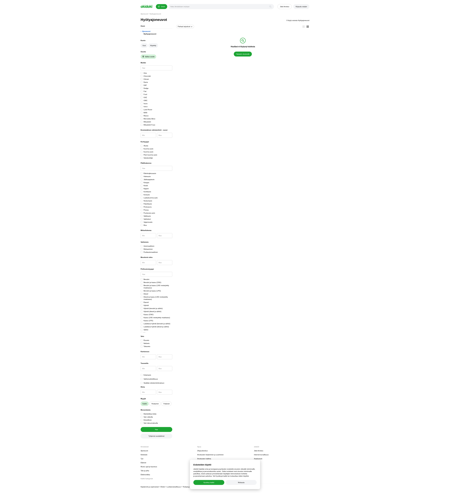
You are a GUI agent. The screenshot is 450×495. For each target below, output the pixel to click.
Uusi (144, 45)
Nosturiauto (148, 201)
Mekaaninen (148, 249)
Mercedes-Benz (149, 119)
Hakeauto (147, 176)
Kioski (146, 185)
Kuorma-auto (148, 149)
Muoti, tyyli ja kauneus (149, 467)
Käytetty (153, 45)
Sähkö (146, 330)
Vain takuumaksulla (151, 423)
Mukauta (241, 482)
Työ (142, 459)
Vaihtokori (147, 219)
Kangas (146, 182)
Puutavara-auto (149, 213)
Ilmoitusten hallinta (204, 459)
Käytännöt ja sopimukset (150, 487)
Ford (145, 94)
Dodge (146, 88)
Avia (145, 73)
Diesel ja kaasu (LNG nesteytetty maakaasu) (156, 298)
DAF (145, 85)
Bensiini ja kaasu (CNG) (152, 282)
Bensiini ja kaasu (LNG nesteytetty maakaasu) (156, 286)
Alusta (146, 146)
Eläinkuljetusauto (150, 173)
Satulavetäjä (148, 158)
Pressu (146, 210)
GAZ (145, 97)
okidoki (146, 6)
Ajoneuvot (146, 31)
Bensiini (146, 279)
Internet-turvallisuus (261, 455)
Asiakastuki (258, 459)
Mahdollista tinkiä (150, 414)
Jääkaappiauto (149, 179)
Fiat (145, 91)
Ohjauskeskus (202, 451)
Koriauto (147, 195)
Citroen (146, 79)
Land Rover (148, 110)
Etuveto (146, 340)
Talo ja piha (145, 471)
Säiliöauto (147, 216)
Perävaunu (148, 207)
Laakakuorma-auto (151, 198)
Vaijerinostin (148, 222)
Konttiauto (147, 192)
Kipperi (146, 189)
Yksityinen (155, 404)
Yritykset (166, 404)
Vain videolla (148, 417)
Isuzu (146, 103)
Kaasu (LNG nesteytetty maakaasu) (157, 317)
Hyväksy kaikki (208, 482)
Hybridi (146, 305)
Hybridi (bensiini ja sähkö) (153, 308)
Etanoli (146, 302)
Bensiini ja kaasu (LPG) (152, 291)
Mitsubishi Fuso (149, 125)
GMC (145, 100)
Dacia (146, 82)
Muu (145, 225)
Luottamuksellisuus (174, 487)
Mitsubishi (147, 122)
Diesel (146, 294)
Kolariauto (147, 375)
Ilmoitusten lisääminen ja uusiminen (210, 455)
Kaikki (144, 404)
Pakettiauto (148, 204)
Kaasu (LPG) (148, 321)
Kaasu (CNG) (149, 314)
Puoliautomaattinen (151, 252)
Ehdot (163, 487)
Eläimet (143, 463)
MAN (145, 113)
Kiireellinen (148, 420)
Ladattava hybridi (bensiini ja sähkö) (157, 324)
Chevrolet (147, 76)
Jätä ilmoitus (258, 451)
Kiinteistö (144, 455)
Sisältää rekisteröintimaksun (154, 383)
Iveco (146, 106)
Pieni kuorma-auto (150, 155)
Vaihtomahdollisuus (151, 379)
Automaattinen (149, 246)
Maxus (146, 116)
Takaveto (147, 346)
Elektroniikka (145, 475)
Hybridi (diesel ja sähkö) (152, 311)
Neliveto (147, 343)
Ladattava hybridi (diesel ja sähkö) (156, 327)
